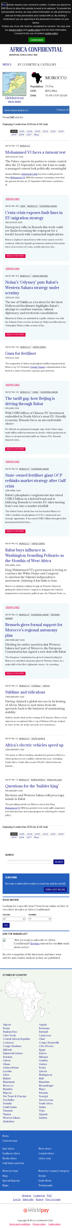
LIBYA (22, 206)
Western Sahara (11, 1117)
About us (26, 1195)
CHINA (35, 392)
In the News (45, 1180)
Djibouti (7, 1049)
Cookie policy (54, 1224)
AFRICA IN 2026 (54, 780)
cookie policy (34, 30)
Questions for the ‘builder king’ (32, 786)
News (5, 1135)
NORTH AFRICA (38, 780)
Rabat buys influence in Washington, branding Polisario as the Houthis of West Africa (34, 555)
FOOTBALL (36, 686)
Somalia (7, 1103)
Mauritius (44, 1081)
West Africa (44, 1148)
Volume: (6, 914)
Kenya (42, 1067)
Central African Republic (16, 1038)
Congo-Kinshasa (12, 1046)
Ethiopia (43, 1056)
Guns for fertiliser (20, 353)
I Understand (36, 39)
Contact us (39, 1195)
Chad (42, 1038)
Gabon (7, 1060)
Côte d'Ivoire (46, 1046)
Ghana (6, 1064)
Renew (39, 1199)
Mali (41, 1078)
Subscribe (28, 1199)
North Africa (9, 1158)
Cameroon (45, 1035)
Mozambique (46, 1085)
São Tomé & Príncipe (15, 1096)
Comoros (8, 1042)
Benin (6, 1028)
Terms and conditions (19, 1224)
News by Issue (10, 1170)
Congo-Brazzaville (49, 1042)
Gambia (43, 1060)
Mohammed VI (17, 177)
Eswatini (7, 1056)
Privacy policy (39, 1224)
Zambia (43, 1117)
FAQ (49, 1195)
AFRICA (46, 686)
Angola (43, 1024)
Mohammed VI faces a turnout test (35, 152)
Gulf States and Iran (13, 1163)
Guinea (43, 1064)
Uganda (43, 1114)
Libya (6, 1074)
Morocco (8, 1085)
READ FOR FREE (15, 256)
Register (35, 943)
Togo (42, 1110)
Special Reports (11, 1180)
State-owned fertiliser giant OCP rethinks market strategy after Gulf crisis (35, 481)
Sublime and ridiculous (25, 692)
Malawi (7, 1078)
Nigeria (7, 1092)
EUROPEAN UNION (48, 206)
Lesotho (7, 1071)
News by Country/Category (53, 1170)
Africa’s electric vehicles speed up (34, 745)
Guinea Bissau (10, 1067)
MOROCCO (25, 146)
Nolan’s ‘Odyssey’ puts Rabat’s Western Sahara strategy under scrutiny (32, 288)
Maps (5, 1185)
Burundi (43, 1031)
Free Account (52, 1199)
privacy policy (16, 30)
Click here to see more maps (14, 99)
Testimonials (45, 1185)
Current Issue (10, 1140)
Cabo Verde (9, 1035)
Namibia (7, 1089)
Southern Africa (11, 1153)
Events (42, 1175)
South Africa (46, 1103)
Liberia (43, 1071)
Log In (16, 1199)
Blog (5, 1175)
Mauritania (9, 1081)
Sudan (42, 1107)
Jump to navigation (4, 5)
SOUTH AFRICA (38, 738)
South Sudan (10, 1107)
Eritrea (43, 1053)
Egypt (42, 1049)
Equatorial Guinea (13, 1053)
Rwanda (43, 1092)
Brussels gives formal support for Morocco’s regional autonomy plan (34, 630)
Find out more (55, 889)
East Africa (8, 1148)
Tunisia (7, 1114)
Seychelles (8, 1099)
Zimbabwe (9, 1121)
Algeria (7, 1024)
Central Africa (46, 1153)
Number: (32, 914)
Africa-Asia (44, 1158)
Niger (42, 1089)
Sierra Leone (46, 1099)
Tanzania (8, 1110)
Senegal (43, 1096)
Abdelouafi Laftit (29, 174)
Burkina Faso (10, 1031)
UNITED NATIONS (40, 276)
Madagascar (45, 1074)
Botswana (44, 1028)
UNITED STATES (39, 347)
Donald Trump (37, 367)
